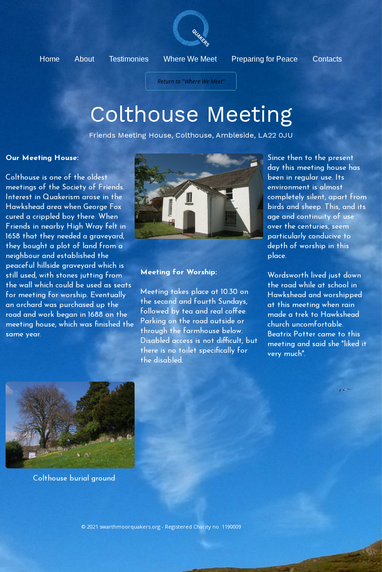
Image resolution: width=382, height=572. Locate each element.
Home (50, 59)
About (84, 59)
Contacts (327, 59)
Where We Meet (190, 59)
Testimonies (129, 59)
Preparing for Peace (265, 59)
